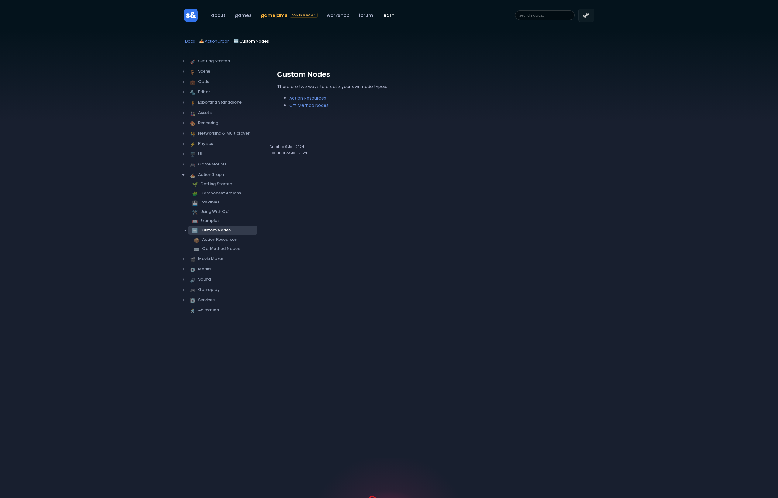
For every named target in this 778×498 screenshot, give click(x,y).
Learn (388, 15)
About (218, 15)
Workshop (338, 15)
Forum (366, 15)
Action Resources (307, 98)
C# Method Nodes (309, 105)
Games (243, 15)
